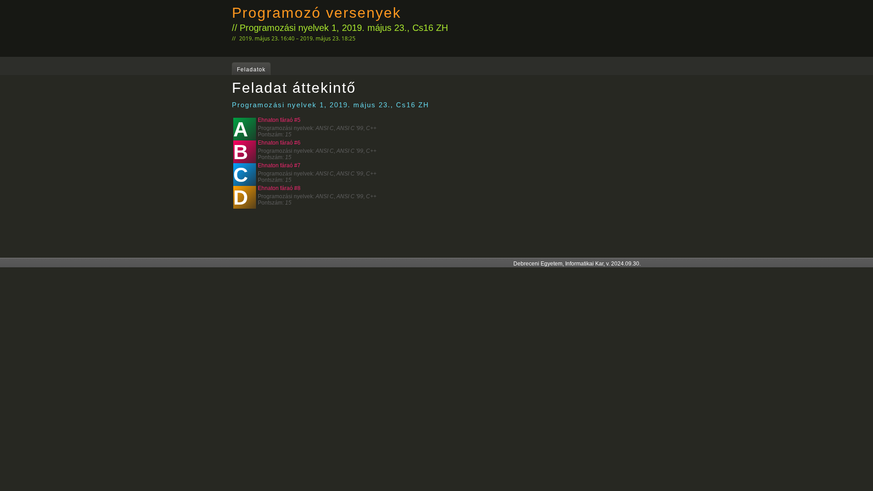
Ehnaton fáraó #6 (279, 143)
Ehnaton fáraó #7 (279, 165)
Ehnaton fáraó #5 (279, 120)
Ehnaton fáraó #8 (279, 188)
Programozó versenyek (316, 13)
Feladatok (251, 69)
